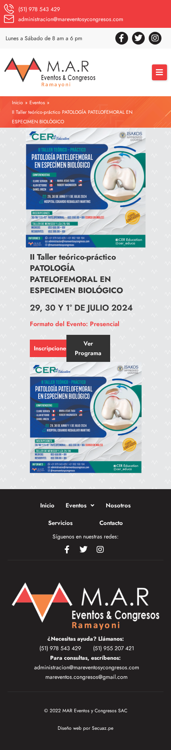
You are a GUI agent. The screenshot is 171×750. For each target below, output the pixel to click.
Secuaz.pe (102, 728)
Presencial (104, 323)
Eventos (37, 102)
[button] (159, 72)
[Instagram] (155, 38)
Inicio (17, 102)
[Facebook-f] (121, 38)
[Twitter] (138, 38)
